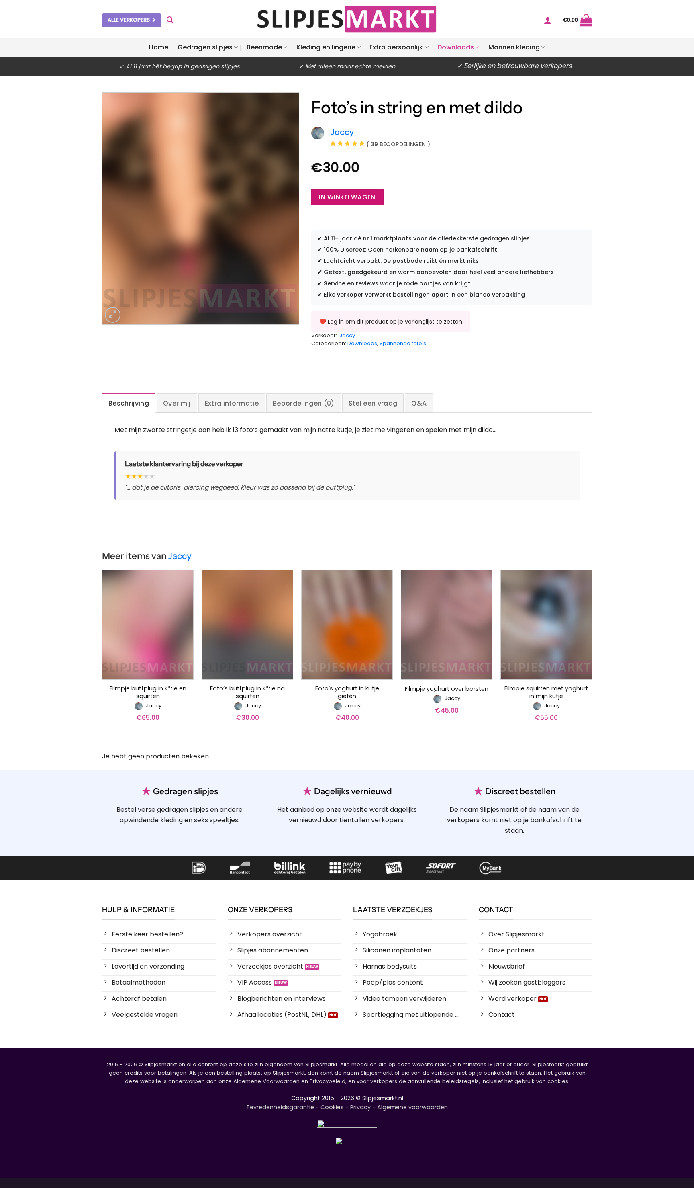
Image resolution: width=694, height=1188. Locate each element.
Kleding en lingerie (325, 47)
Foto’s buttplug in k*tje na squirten (247, 692)
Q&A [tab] (419, 403)
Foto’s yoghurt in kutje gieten (347, 692)
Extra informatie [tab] (232, 403)
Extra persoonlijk (396, 47)
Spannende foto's (403, 343)
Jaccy (347, 335)
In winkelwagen (347, 197)
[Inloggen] (548, 20)
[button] (170, 20)
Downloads (455, 47)
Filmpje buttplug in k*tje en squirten (148, 692)
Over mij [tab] (177, 403)
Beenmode (264, 47)
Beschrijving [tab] (128, 403)
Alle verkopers (129, 20)
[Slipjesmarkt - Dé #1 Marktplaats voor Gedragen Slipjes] (347, 19)
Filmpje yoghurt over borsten (446, 689)
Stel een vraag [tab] (373, 403)
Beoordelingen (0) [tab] (303, 403)
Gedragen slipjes (205, 47)
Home (158, 47)
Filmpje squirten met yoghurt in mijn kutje (546, 692)
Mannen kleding (514, 47)
